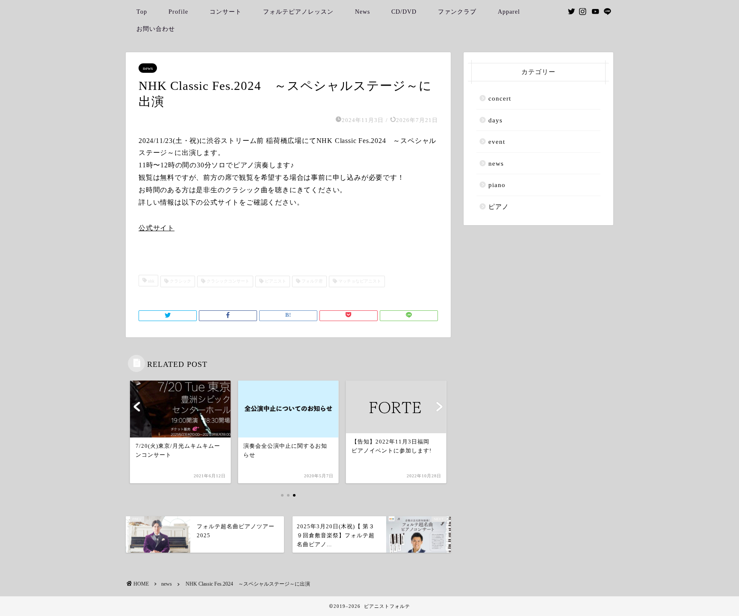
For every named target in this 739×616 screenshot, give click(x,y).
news (148, 68)
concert (499, 98)
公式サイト (156, 228)
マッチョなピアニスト (359, 281)
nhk (150, 281)
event (496, 141)
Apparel (509, 12)
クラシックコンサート (227, 281)
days (495, 120)
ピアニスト (274, 281)
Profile (178, 12)
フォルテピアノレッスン (298, 12)
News (362, 12)
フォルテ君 (311, 281)
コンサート (226, 12)
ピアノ (498, 206)
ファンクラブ (457, 12)
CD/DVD (404, 12)
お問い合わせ (155, 29)
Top (141, 12)
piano (496, 184)
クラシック (179, 281)
